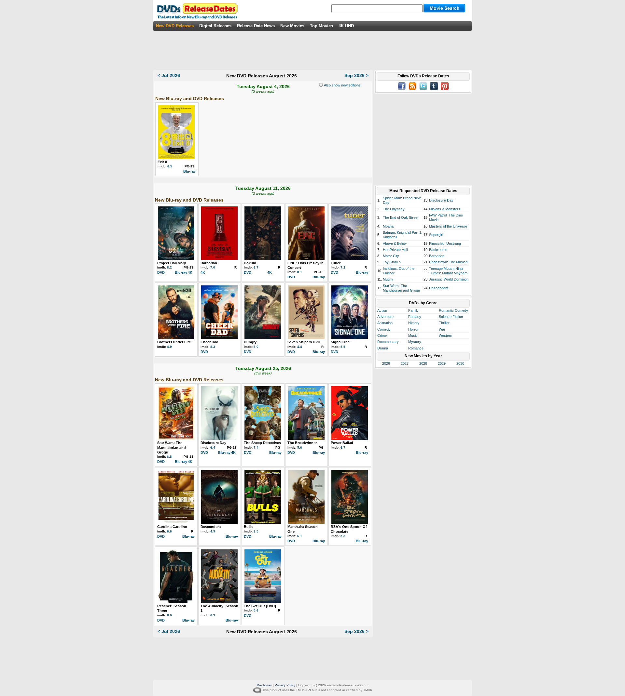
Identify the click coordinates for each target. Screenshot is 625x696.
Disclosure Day (213, 443)
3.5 (256, 531)
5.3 (342, 536)
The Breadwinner (302, 443)
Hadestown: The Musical (448, 262)
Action (382, 310)
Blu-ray (189, 171)
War (442, 329)
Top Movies (321, 25)
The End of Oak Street (400, 217)
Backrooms (438, 250)
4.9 (169, 346)
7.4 (256, 447)
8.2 (169, 267)
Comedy (384, 329)
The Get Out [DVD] (260, 606)
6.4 (212, 447)
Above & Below (395, 243)
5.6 (299, 447)
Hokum (250, 263)
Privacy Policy (285, 685)
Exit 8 (162, 162)
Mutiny (388, 279)
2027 (405, 363)
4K (190, 272)
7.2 (342, 267)
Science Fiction (451, 317)
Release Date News (256, 25)
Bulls (248, 527)
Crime (382, 335)
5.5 (342, 346)
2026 (386, 363)
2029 (442, 363)
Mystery (414, 342)
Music (413, 335)
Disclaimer (264, 685)
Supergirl (436, 235)
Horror (413, 329)
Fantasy (414, 317)
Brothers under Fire (174, 342)
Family (413, 310)
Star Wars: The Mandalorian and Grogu (171, 447)
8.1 (299, 272)
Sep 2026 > (356, 75)
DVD (161, 272)
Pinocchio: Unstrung (445, 243)
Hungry (250, 342)
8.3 (212, 346)
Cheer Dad (209, 342)
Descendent (211, 527)
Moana (388, 226)
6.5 (169, 166)
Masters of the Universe (448, 226)
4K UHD (346, 25)
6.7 (256, 267)
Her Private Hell (395, 250)
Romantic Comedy (453, 310)
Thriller (444, 323)
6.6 (169, 531)
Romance (416, 348)
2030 (460, 363)
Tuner (335, 263)
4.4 (299, 346)
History (414, 323)
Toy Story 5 (392, 262)
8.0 (169, 615)
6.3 (212, 615)
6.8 (169, 456)
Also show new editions (342, 85)
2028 (423, 363)
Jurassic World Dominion (448, 279)
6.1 (299, 536)
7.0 (212, 267)
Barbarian (209, 263)
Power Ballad (342, 443)
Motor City (391, 256)
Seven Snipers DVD (303, 342)
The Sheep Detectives (262, 443)
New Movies (292, 25)
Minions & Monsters (444, 209)
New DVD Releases (175, 25)
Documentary (388, 342)
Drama (382, 348)
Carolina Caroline (172, 527)
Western (445, 335)
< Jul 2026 (169, 75)
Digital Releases (215, 25)
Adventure (385, 317)
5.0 (256, 346)
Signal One (340, 342)
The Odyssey (394, 209)
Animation (385, 323)
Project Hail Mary (171, 263)
